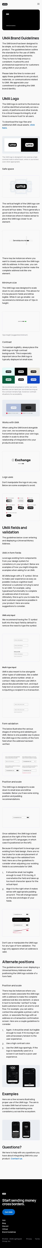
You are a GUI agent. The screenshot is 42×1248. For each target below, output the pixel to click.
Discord (5, 1226)
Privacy (29, 1239)
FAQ (3, 1220)
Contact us (16, 1158)
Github (5, 1229)
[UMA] (5, 4)
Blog (4, 1223)
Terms (37, 1239)
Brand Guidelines (9, 1232)
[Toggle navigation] (38, 4)
